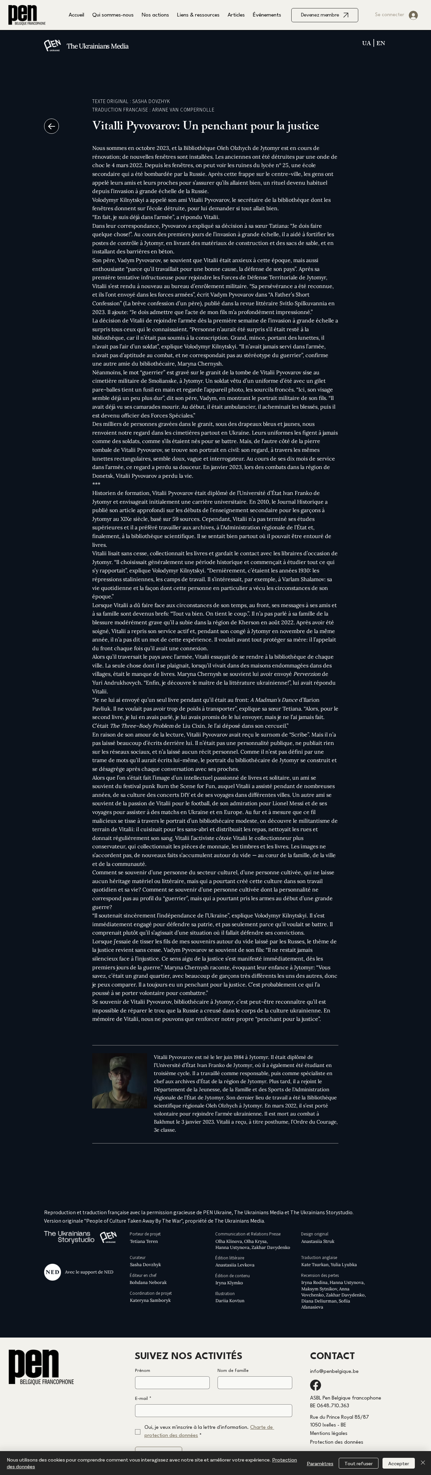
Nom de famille (233, 1371)
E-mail (143, 1398)
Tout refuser (358, 1463)
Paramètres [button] (320, 1463)
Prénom (142, 1371)
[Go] (51, 126)
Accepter (398, 1463)
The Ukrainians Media (98, 46)
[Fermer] (423, 1463)
